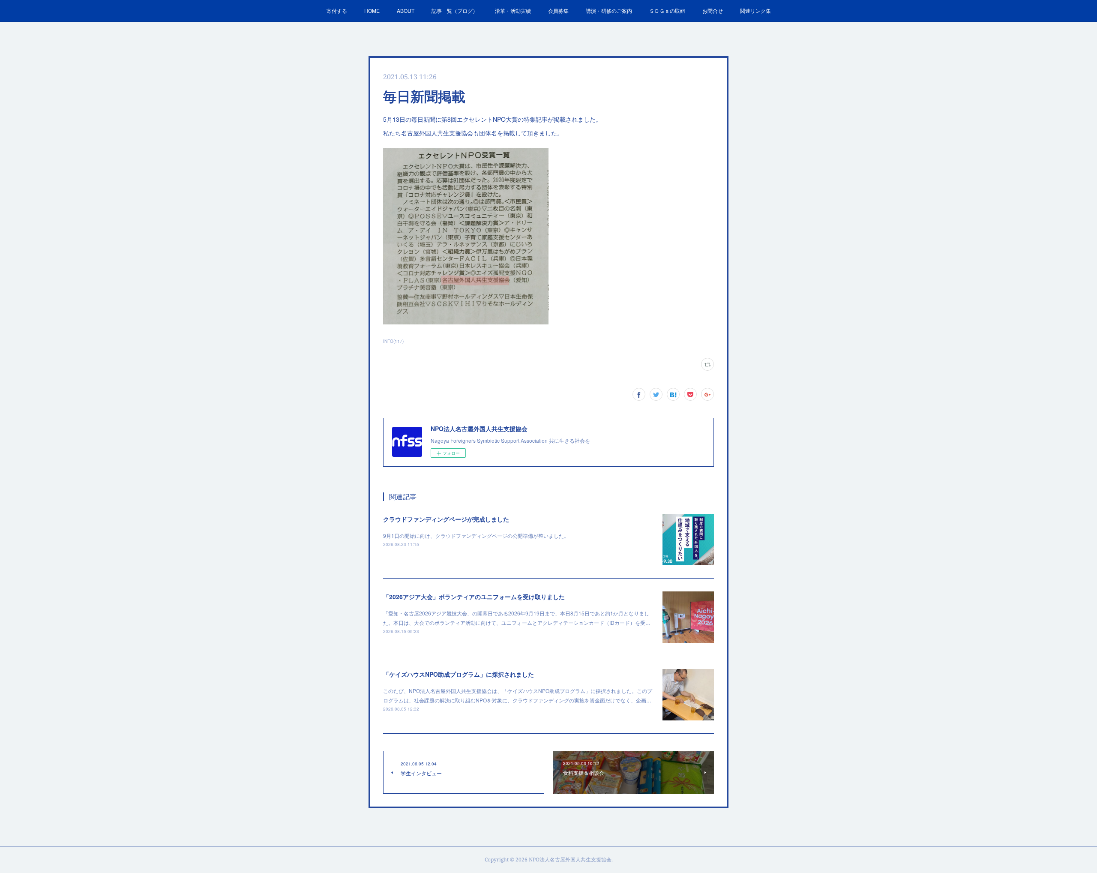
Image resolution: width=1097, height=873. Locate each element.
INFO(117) (393, 341)
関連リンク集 (755, 10)
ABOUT (405, 10)
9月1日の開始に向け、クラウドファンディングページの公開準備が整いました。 (476, 535)
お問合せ (712, 10)
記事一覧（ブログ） (455, 10)
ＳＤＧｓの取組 (667, 10)
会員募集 (558, 10)
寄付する (337, 10)
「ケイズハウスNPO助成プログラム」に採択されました (458, 674)
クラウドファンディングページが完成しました (446, 519)
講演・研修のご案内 (609, 10)
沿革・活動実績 (513, 10)
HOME (372, 10)
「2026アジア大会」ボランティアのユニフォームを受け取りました (474, 596)
